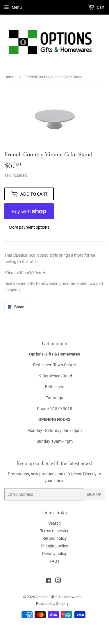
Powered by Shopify (52, 603)
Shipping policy (54, 546)
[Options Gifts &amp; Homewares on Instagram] (58, 581)
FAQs (54, 561)
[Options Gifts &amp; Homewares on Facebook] (48, 581)
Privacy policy (54, 553)
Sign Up (94, 494)
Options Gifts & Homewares (59, 597)
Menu (17, 7)
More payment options (29, 227)
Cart (100, 7)
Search (54, 523)
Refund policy (54, 538)
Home (9, 77)
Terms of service (54, 530)
